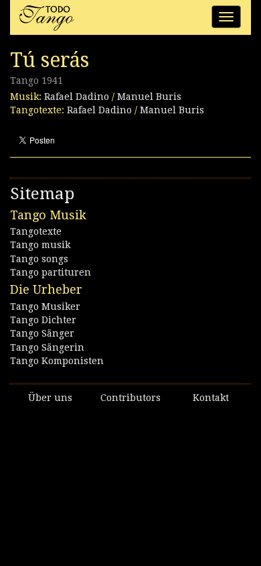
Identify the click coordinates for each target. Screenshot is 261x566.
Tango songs (39, 258)
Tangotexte (36, 231)
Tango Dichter (43, 320)
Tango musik (40, 244)
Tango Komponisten (57, 360)
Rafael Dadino (76, 96)
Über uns (50, 397)
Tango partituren (50, 272)
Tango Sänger (42, 333)
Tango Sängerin (47, 347)
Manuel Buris (149, 96)
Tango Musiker (45, 306)
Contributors (130, 397)
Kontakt (211, 397)
